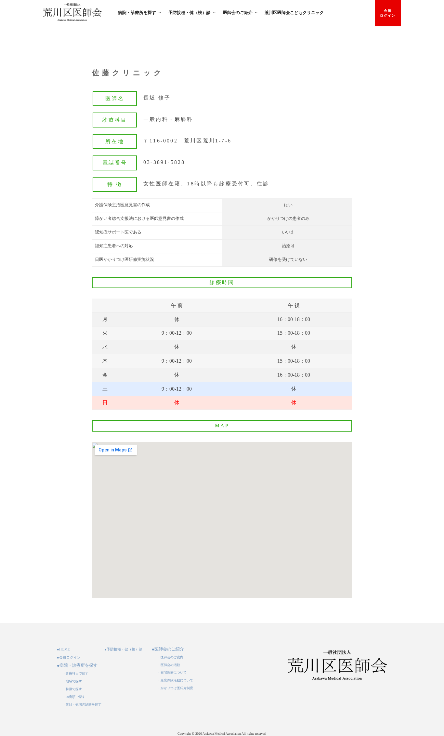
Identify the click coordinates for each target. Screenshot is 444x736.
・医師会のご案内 (170, 657)
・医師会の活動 (168, 665)
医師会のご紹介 (238, 12)
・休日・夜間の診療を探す (81, 704)
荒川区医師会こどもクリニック (294, 12)
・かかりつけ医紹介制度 (175, 688)
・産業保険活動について (175, 680)
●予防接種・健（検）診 (123, 649)
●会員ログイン (69, 657)
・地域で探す (72, 681)
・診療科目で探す (75, 673)
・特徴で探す (72, 689)
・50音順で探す (73, 697)
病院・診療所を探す (137, 12)
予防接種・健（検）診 (189, 12)
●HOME (63, 649)
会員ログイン (388, 13)
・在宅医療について (172, 672)
